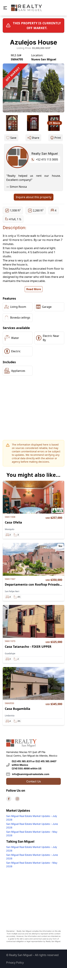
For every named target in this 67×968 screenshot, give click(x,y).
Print (57, 138)
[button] (5, 8)
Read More (33, 289)
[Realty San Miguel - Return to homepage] (26, 7)
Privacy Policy (15, 962)
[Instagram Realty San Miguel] (17, 798)
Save (13, 138)
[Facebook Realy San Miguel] (8, 798)
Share (35, 138)
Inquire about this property (33, 197)
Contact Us (33, 781)
